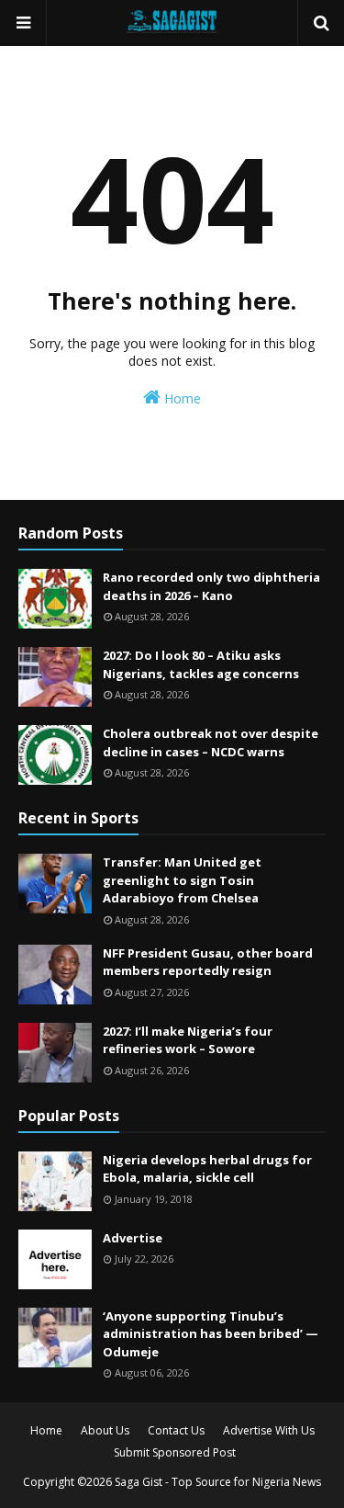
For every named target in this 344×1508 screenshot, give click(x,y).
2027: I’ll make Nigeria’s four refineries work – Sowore (187, 1040)
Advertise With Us (269, 1430)
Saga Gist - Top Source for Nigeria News (218, 1482)
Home (181, 398)
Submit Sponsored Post (175, 1452)
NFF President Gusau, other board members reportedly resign (208, 962)
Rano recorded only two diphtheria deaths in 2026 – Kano (211, 586)
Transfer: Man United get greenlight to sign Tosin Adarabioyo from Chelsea (182, 880)
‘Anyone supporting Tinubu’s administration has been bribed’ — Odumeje (210, 1334)
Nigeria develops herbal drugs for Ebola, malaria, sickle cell (207, 1168)
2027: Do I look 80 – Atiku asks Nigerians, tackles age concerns (201, 664)
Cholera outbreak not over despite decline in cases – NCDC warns (210, 742)
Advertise (132, 1238)
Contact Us (176, 1430)
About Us (105, 1430)
